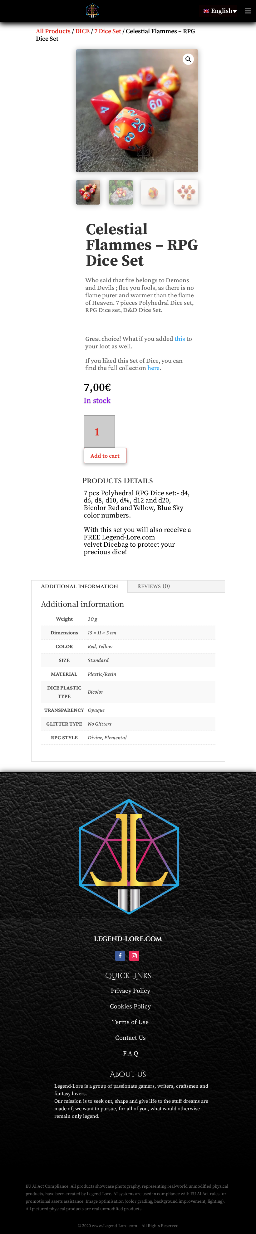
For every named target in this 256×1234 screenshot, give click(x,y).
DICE (82, 31)
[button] (188, 59)
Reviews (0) (153, 586)
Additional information (79, 586)
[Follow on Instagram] (134, 956)
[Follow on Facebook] (120, 956)
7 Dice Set (107, 31)
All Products (53, 31)
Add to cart (105, 455)
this (180, 338)
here (153, 368)
